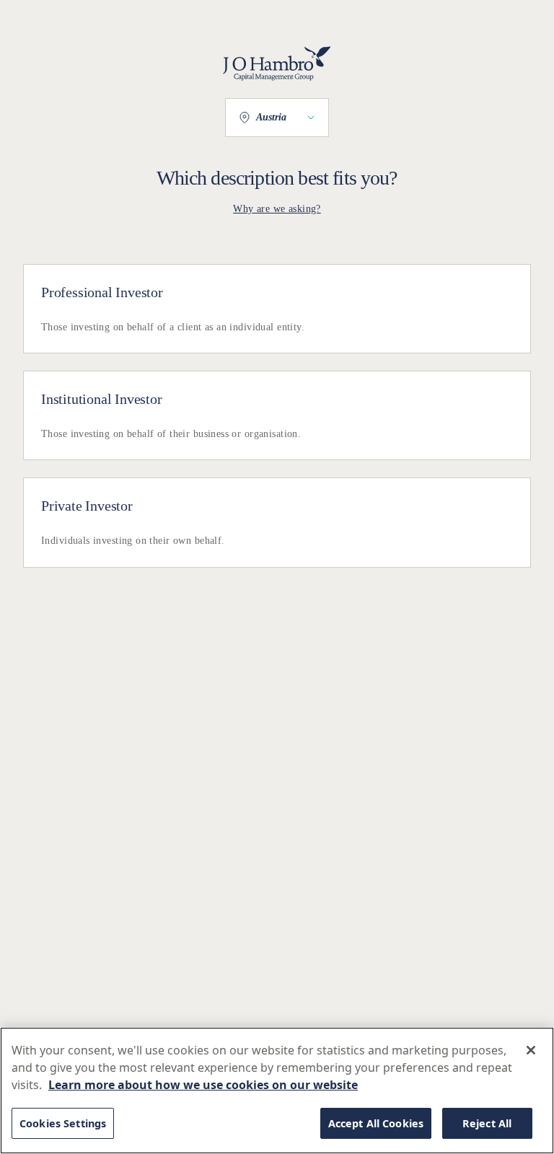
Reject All (486, 1123)
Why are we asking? (277, 208)
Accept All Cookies (376, 1123)
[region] (277, 1090)
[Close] (531, 1050)
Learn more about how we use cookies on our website (203, 1085)
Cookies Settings (62, 1123)
